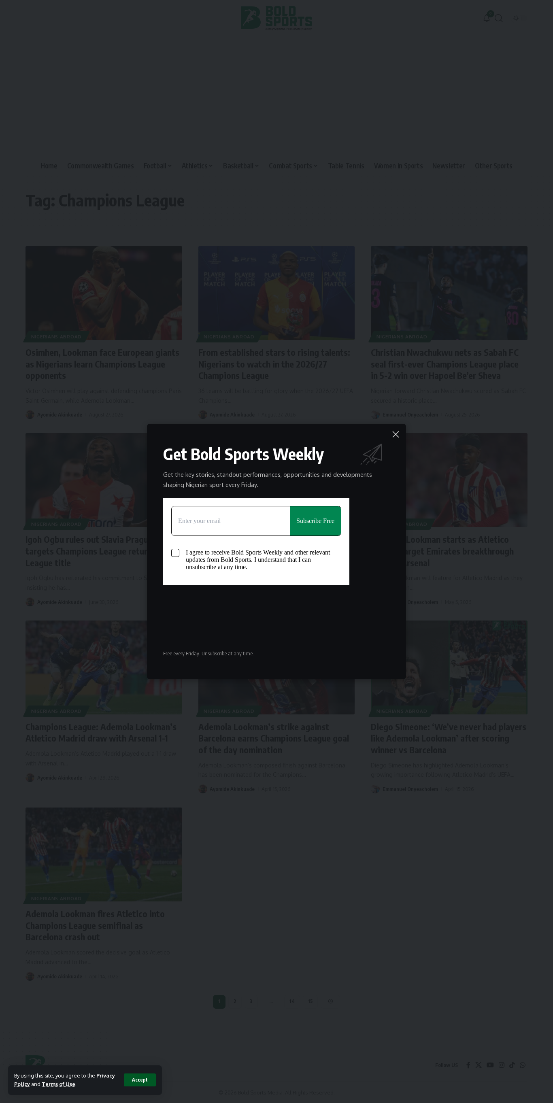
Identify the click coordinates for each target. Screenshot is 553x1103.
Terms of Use (58, 1084)
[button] (140, 1079)
